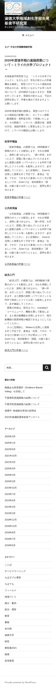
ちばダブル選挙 (13, 577)
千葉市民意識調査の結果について (22, 404)
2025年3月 (10, 436)
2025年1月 (10, 442)
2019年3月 (10, 513)
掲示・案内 (10, 603)
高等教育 (9, 660)
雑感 (7, 654)
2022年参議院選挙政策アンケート (22, 417)
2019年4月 (10, 506)
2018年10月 (11, 526)
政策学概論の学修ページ (17, 197)
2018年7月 (10, 539)
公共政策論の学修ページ (17, 264)
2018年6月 (10, 545)
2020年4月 (10, 475)
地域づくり (10, 596)
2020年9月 (10, 468)
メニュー (29, 35)
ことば (8, 564)
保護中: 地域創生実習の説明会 (20, 410)
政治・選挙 (10, 609)
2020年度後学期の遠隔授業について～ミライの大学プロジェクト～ (27, 65)
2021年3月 (10, 462)
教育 (7, 615)
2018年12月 (11, 519)
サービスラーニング (15, 571)
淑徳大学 (9, 635)
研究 (7, 641)
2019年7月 (10, 494)
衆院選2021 (11, 648)
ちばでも (9, 584)
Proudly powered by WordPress (20, 682)
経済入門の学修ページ (16, 350)
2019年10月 (11, 487)
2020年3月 (10, 481)
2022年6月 (10, 449)
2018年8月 (10, 532)
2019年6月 (10, 500)
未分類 (8, 628)
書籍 (7, 622)
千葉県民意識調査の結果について (22, 397)
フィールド (10, 590)
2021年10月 (11, 455)
